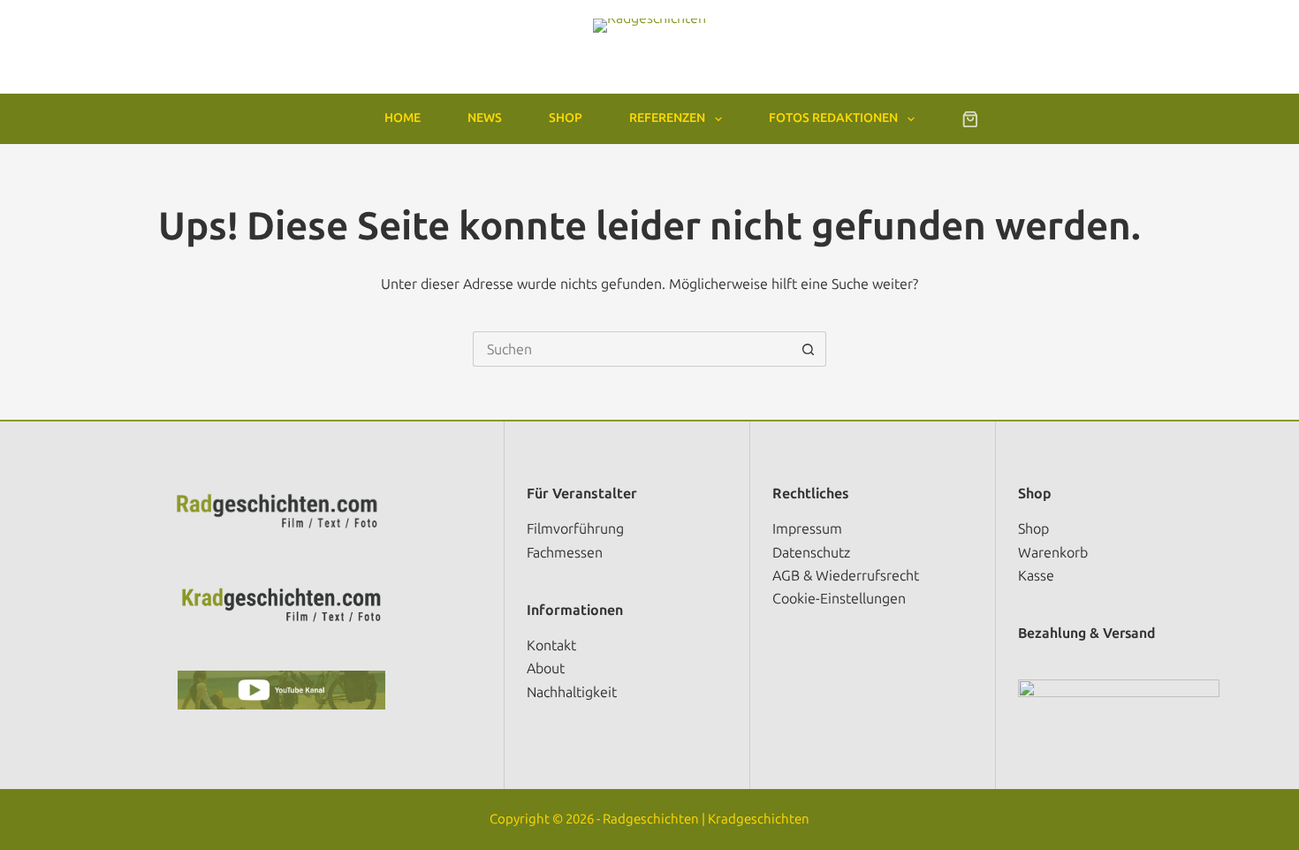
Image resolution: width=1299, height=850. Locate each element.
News (484, 117)
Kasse (1036, 575)
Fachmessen (565, 552)
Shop (565, 117)
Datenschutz (811, 552)
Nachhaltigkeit (572, 692)
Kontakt (551, 645)
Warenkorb (1053, 552)
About (546, 668)
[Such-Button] (808, 349)
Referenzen (667, 117)
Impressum (807, 528)
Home (402, 117)
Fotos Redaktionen (833, 117)
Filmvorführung (575, 528)
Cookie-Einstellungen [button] (839, 598)
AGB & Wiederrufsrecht (845, 575)
